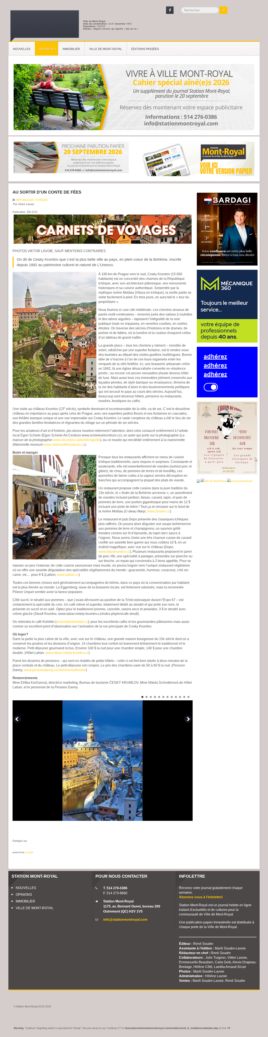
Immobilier (71, 49)
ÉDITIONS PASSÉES (145, 49)
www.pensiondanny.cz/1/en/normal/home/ (55, 670)
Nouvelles (21, 49)
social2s (29, 852)
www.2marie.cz (158, 511)
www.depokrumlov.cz (114, 551)
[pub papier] (196, 158)
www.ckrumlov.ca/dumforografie (76, 440)
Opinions (24, 894)
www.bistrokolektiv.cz (72, 621)
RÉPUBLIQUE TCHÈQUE (32, 200)
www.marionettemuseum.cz (64, 444)
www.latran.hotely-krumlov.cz (67, 653)
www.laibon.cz (68, 574)
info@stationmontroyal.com (125, 919)
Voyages (46, 49)
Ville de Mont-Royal (105, 49)
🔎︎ (223, 10)
